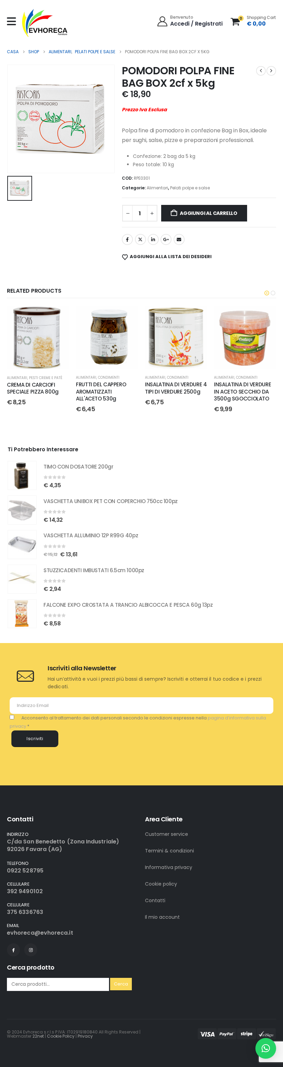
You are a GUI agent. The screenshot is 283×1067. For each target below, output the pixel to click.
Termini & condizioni (169, 850)
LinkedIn (153, 239)
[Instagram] (30, 949)
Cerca (121, 984)
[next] (271, 71)
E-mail (179, 239)
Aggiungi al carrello (208, 213)
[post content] (38, 337)
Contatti (155, 900)
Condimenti (108, 377)
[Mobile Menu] (13, 21)
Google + (166, 239)
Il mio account (162, 917)
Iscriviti (35, 739)
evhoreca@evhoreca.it (40, 933)
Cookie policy (161, 883)
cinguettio (140, 239)
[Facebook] (13, 949)
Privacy (85, 1036)
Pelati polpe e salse (190, 188)
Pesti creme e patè (45, 377)
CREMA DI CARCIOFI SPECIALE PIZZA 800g (33, 388)
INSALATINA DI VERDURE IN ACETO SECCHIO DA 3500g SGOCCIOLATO (242, 391)
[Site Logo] (44, 23)
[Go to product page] (22, 475)
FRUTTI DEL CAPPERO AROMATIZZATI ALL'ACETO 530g (101, 391)
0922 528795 (25, 871)
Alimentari (157, 188)
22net (38, 1036)
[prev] (261, 71)
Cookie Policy (61, 1036)
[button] (267, 293)
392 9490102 (25, 891)
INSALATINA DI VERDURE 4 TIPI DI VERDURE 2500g (176, 388)
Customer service (166, 834)
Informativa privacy (168, 867)
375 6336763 (25, 912)
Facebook (127, 239)
